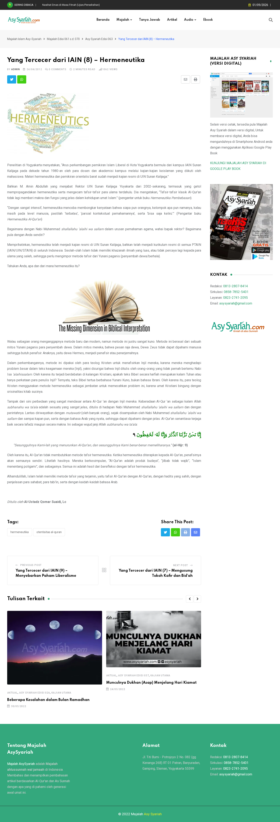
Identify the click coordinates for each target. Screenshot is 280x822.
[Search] (271, 19)
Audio (188, 20)
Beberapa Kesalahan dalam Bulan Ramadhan (48, 700)
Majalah (122, 20)
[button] (189, 599)
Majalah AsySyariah (21, 764)
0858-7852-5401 (236, 292)
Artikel (172, 20)
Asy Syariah (153, 814)
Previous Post (31, 565)
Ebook (208, 20)
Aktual (12, 692)
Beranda (103, 20)
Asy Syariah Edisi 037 (133, 675)
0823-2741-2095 (235, 298)
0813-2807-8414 (235, 286)
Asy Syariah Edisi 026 (34, 692)
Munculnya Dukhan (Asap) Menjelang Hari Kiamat (151, 683)
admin (15, 69)
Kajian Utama (61, 692)
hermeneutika (19, 532)
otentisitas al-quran (49, 532)
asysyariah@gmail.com (235, 303)
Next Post (180, 565)
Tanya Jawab (149, 20)
